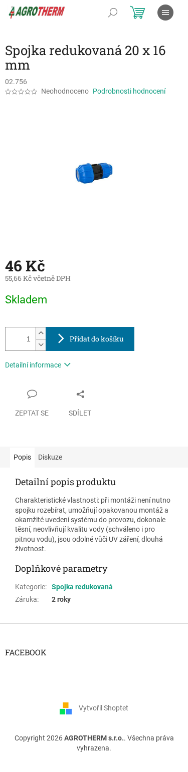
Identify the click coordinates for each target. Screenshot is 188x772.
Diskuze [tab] (50, 457)
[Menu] (165, 13)
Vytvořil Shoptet (103, 708)
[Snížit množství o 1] (41, 344)
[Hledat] (113, 13)
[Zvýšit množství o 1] (41, 333)
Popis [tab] (22, 457)
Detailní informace (33, 365)
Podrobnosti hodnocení (129, 91)
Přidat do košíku (97, 338)
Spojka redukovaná (82, 587)
